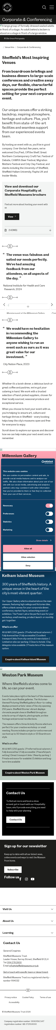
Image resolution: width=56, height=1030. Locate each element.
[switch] (49, 514)
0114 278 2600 (14, 962)
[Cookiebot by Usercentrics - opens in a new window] (41, 462)
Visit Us (7, 909)
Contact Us (16, 819)
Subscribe (12, 869)
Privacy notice (11, 997)
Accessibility (14, 1002)
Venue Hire (9, 47)
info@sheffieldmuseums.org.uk (24, 965)
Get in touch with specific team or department (25, 972)
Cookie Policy (28, 997)
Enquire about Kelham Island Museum (25, 659)
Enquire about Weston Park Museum (25, 772)
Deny (28, 565)
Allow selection (28, 557)
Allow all (28, 548)
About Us (8, 920)
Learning (8, 932)
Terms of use (45, 997)
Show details (42, 540)
